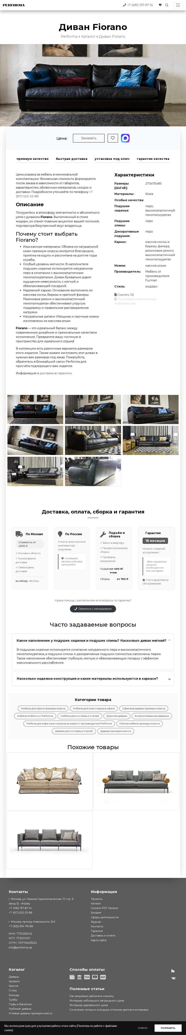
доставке (47, 373)
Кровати (14, 981)
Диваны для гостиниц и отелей (74, 731)
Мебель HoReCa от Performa (35, 715)
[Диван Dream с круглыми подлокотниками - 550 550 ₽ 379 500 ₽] (136, 781)
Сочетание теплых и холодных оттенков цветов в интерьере (109, 1009)
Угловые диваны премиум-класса (30, 1013)
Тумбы (13, 999)
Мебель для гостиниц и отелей (80, 715)
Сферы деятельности (105, 917)
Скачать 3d (125, 294)
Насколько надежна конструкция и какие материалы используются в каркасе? (87, 678)
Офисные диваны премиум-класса (143, 708)
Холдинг (96, 912)
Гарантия (97, 931)
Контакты (97, 926)
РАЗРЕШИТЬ (168, 1028)
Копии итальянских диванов (152, 715)
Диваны (14, 976)
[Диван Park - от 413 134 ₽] (50, 840)
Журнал (96, 922)
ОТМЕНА (142, 1028)
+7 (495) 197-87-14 (20, 908)
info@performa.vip (20, 947)
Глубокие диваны (20, 1008)
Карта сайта (98, 940)
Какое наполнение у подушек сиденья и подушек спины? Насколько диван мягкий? (91, 640)
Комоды (14, 995)
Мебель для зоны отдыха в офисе (94, 708)
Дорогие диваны (117, 715)
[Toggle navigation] (178, 5)
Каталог (96, 903)
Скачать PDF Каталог (104, 908)
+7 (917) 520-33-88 (20, 912)
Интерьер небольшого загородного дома (97, 1000)
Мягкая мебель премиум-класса (140, 723)
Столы (13, 990)
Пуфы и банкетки (20, 1004)
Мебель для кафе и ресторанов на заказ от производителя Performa (69, 723)
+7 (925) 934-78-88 (21, 926)
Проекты (96, 899)
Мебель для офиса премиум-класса (43, 708)
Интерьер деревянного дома (89, 1005)
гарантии (64, 373)
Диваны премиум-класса (115, 731)
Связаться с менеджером (95, 608)
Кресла (13, 986)
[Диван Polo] (50, 781)
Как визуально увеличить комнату (92, 996)
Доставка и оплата (103, 935)
